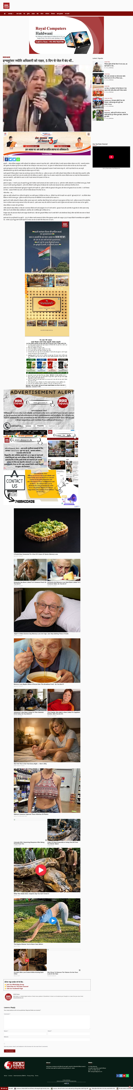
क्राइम (33, 13)
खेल (38, 13)
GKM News (9, 63)
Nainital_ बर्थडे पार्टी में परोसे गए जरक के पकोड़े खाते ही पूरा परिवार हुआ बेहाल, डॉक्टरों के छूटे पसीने (116, 114)
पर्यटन (42, 13)
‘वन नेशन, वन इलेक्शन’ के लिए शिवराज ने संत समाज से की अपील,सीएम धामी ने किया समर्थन (115, 89)
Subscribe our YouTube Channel (17, 986)
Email (50, 1031)
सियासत (53, 13)
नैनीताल (8, 57)
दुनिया (28, 13)
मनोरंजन (47, 13)
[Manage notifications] (130, 1087)
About (5, 1075)
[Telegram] (10, 159)
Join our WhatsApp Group (15, 984)
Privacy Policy (30, 1075)
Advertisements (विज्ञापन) (20, 1075)
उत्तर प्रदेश (18, 13)
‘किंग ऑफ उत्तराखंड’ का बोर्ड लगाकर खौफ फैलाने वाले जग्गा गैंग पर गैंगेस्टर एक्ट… (114, 77)
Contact (10, 1075)
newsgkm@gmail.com (18, 997)
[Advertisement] (70, 6)
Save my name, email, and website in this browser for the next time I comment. (26, 1046)
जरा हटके (67, 13)
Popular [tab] (100, 58)
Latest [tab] (95, 58)
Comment (7, 1014)
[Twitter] (14, 159)
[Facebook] (6, 159)
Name (6, 1031)
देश (24, 13)
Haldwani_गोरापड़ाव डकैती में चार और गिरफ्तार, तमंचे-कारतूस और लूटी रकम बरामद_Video (114, 102)
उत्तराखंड (10, 13)
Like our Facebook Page (15, 988)
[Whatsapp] (18, 159)
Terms (36, 1075)
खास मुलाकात (60, 13)
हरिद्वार (108, 86)
